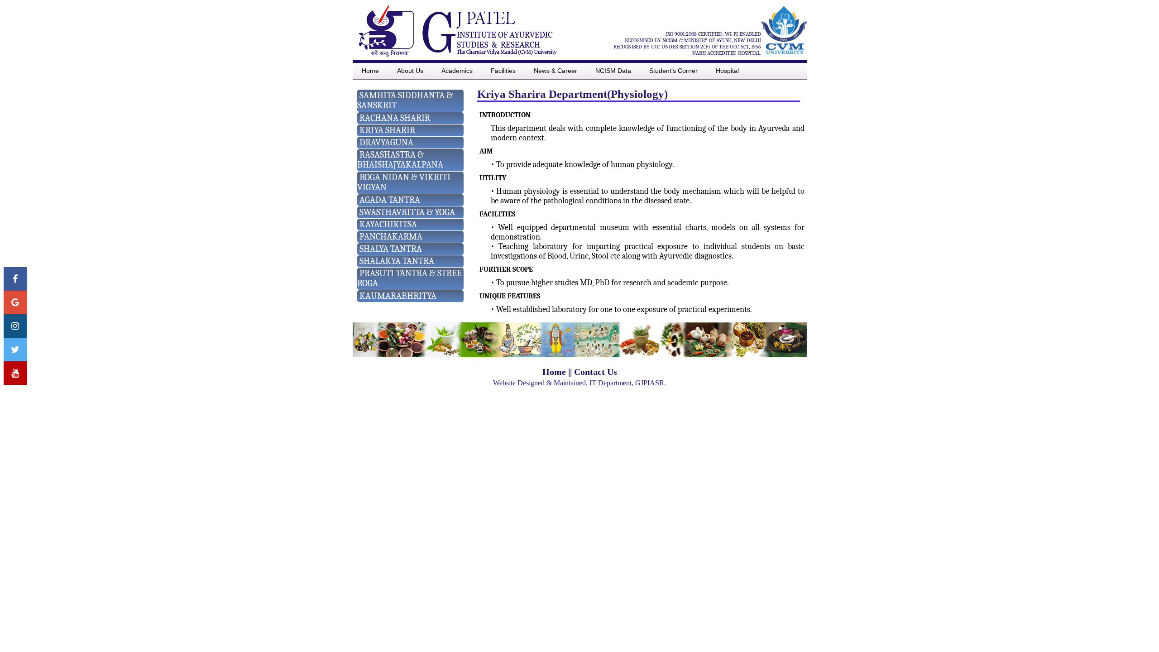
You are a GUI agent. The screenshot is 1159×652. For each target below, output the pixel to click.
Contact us (595, 372)
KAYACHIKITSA (388, 224)
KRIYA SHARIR (387, 130)
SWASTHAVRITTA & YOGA (407, 212)
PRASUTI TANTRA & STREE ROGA (409, 278)
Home (554, 372)
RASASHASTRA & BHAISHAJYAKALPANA (400, 159)
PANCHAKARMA (390, 236)
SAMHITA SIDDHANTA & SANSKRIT (405, 100)
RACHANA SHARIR (394, 118)
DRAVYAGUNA (386, 142)
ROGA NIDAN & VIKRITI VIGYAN (403, 182)
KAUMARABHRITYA (397, 296)
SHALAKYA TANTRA (396, 261)
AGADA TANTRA (389, 200)
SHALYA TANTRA (390, 249)
